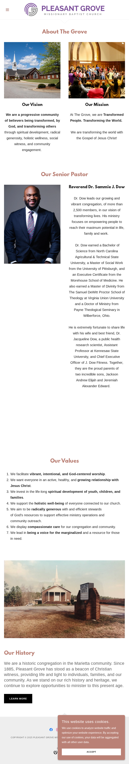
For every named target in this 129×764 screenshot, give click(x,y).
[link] (64, 9)
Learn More (18, 698)
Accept (91, 752)
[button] (13, 9)
